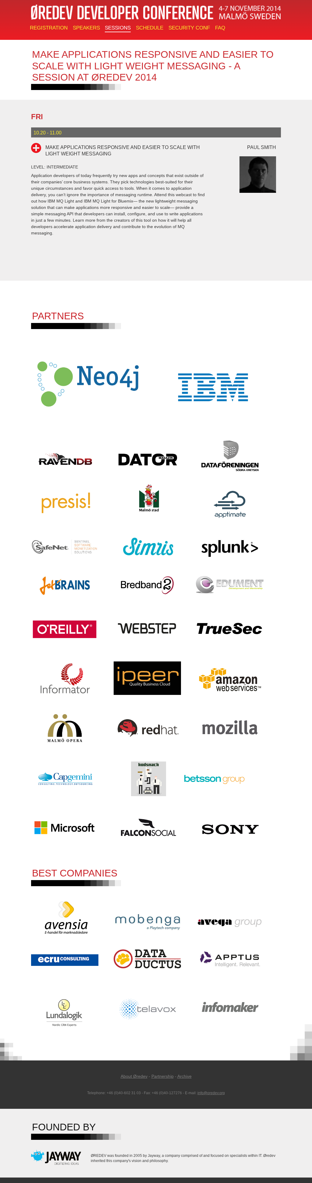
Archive (184, 1076)
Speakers (86, 28)
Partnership (162, 1076)
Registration (49, 28)
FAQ (220, 28)
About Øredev (134, 1076)
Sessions (118, 28)
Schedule (149, 28)
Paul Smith (261, 147)
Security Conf (189, 28)
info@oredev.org (211, 1093)
